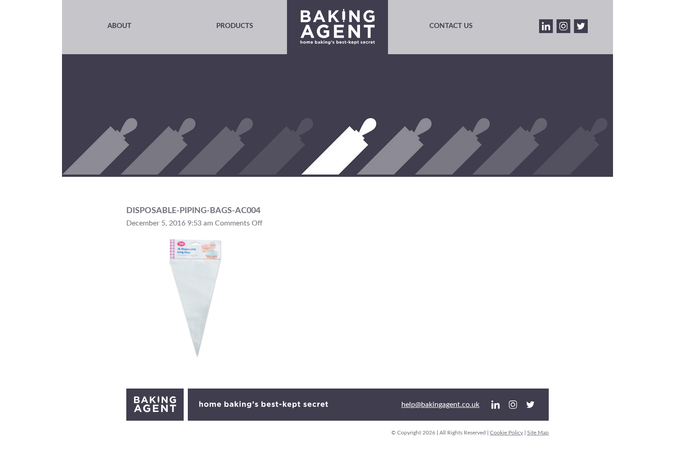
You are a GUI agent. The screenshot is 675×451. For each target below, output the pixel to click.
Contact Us (450, 26)
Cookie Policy (506, 432)
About (119, 26)
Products (234, 26)
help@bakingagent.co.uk (440, 404)
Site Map (538, 432)
